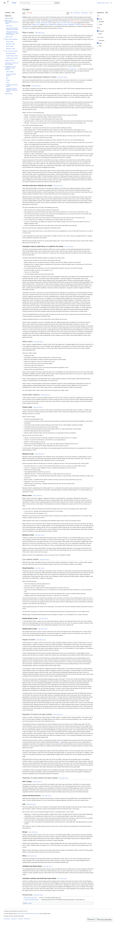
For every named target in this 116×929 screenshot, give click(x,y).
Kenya (85, 24)
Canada (29, 28)
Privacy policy (7, 918)
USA (23, 28)
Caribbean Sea (35, 24)
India (50, 19)
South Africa (44, 22)
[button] (4, 2)
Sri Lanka (64, 22)
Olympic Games (74, 20)
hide (13, 12)
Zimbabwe (78, 24)
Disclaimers (20, 918)
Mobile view (27, 918)
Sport (30, 903)
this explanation (72, 69)
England (50, 22)
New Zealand (64, 24)
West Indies (70, 22)
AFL (59, 742)
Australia (37, 22)
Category (25, 903)
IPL (59, 60)
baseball (60, 28)
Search (57, 2)
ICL (55, 60)
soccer (24, 19)
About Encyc (14, 918)
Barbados (54, 24)
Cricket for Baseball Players (31, 899)
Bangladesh (71, 24)
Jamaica (47, 24)
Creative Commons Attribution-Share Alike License (27, 913)
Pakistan (58, 22)
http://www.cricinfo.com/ (30, 897)
